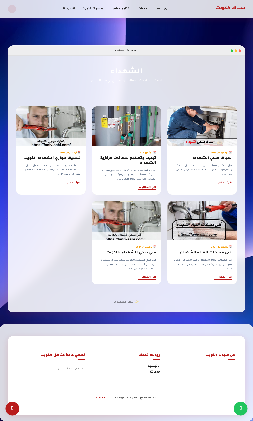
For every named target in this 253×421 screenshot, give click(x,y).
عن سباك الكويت (94, 8)
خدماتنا (155, 372)
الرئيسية (163, 8)
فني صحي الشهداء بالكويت (131, 253)
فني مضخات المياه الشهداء (206, 253)
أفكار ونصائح (121, 8)
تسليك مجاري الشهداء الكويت (52, 158)
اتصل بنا (69, 8)
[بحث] (12, 9)
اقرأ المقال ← (223, 183)
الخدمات (143, 8)
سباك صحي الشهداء (212, 158)
